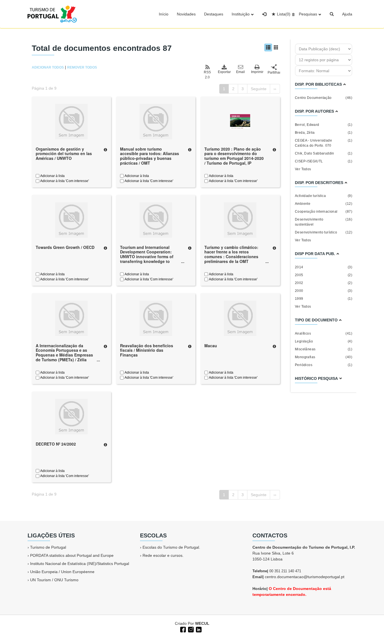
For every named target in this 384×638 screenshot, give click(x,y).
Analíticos (323, 333)
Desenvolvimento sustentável (323, 221)
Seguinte (258, 89)
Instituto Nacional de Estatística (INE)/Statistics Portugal (79, 563)
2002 (323, 283)
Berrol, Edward (323, 125)
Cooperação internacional (323, 212)
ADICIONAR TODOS (48, 67)
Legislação (323, 341)
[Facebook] (182, 629)
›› (275, 89)
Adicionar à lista (52, 176)
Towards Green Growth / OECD (65, 247)
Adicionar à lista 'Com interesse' (64, 181)
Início (163, 14)
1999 (323, 299)
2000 (323, 291)
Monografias (323, 357)
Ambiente (323, 204)
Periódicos (323, 365)
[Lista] (268, 47)
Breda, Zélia (323, 133)
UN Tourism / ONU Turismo (54, 580)
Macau (210, 345)
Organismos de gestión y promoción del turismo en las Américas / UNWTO (64, 153)
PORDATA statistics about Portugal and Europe (72, 555)
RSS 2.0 (207, 74)
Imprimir (257, 72)
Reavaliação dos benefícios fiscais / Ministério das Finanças (146, 350)
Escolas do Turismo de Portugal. (171, 547)
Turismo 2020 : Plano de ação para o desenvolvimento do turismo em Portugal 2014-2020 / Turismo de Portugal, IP (234, 156)
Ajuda (347, 14)
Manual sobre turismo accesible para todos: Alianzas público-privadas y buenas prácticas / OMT (149, 156)
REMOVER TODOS (82, 67)
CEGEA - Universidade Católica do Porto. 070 (323, 143)
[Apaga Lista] (292, 14)
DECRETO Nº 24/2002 (56, 444)
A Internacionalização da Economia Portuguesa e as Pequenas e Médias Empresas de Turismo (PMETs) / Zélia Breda (64, 355)
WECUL (202, 623)
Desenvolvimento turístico (323, 232)
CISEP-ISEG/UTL (323, 161)
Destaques (213, 14)
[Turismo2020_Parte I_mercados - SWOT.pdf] (240, 121)
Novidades (186, 14)
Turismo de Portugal (48, 547)
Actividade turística (323, 196)
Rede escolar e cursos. (163, 555)
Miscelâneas (323, 349)
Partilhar (274, 72)
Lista (283, 14)
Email (240, 72)
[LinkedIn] (198, 629)
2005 (323, 275)
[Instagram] (190, 629)
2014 (323, 267)
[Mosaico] (276, 47)
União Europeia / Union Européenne (62, 571)
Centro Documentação (323, 98)
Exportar (224, 72)
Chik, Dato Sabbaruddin (323, 153)
